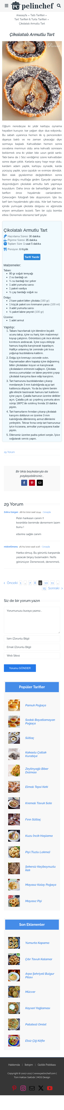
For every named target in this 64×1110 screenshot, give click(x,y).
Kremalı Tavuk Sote (38, 803)
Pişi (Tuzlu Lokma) (37, 852)
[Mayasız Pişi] (14, 897)
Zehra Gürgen (11, 512)
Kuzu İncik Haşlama (39, 836)
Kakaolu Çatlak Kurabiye (35, 754)
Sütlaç (29, 738)
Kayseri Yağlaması (37, 1008)
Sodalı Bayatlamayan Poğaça (40, 721)
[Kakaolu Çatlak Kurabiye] (14, 750)
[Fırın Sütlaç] (14, 815)
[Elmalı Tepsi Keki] (14, 783)
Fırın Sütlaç (33, 819)
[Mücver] (14, 988)
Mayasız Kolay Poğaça (40, 884)
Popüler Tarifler (32, 687)
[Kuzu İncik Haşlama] (14, 832)
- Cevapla (46, 512)
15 (44, 588)
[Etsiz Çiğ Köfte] (14, 1037)
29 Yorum (9, 452)
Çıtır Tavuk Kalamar (38, 959)
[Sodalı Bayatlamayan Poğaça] (14, 717)
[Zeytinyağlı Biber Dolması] (14, 766)
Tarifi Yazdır (32, 256)
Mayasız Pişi (33, 901)
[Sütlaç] (14, 734)
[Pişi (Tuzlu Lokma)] (14, 848)
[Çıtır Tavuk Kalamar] (14, 955)
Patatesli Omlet (35, 1024)
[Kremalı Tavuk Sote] (14, 799)
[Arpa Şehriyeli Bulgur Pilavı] (14, 971)
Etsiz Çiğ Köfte (35, 1040)
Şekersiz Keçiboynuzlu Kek (40, 868)
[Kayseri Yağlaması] (14, 1004)
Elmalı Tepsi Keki (36, 787)
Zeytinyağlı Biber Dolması (36, 770)
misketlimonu (11, 547)
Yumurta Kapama (37, 943)
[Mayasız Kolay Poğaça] (14, 881)
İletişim (29, 1064)
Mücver (30, 992)
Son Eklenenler (32, 925)
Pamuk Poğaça (35, 705)
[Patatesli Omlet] (14, 1020)
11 (52, 583)
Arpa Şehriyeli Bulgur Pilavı (39, 975)
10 (46, 583)
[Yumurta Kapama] (14, 939)
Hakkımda (14, 1064)
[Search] (59, 5)
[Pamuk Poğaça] (14, 701)
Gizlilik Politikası (47, 1064)
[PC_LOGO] (32, 2)
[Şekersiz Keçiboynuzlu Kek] (14, 864)
